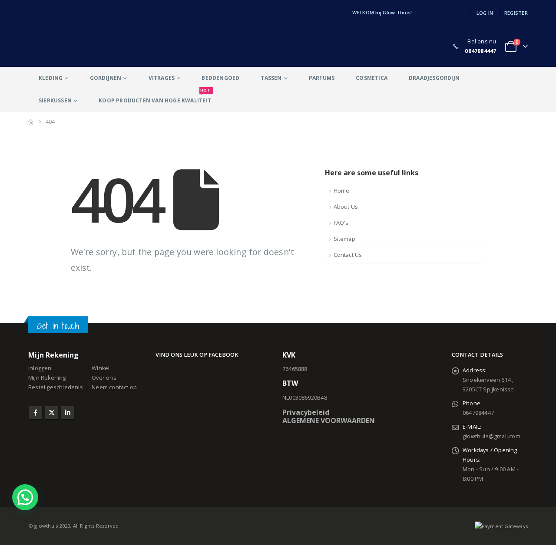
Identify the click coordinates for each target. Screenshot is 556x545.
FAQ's (341, 223)
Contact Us (348, 255)
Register (516, 13)
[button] (25, 497)
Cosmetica (371, 78)
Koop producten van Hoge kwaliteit (155, 96)
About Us (346, 206)
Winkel (100, 368)
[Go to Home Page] (30, 122)
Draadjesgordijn (434, 78)
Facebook (35, 412)
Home (342, 190)
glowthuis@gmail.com (491, 436)
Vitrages (162, 78)
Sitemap (344, 239)
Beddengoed (220, 78)
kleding (51, 78)
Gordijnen (106, 78)
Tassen (271, 78)
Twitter (51, 412)
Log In (485, 13)
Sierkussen (55, 100)
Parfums (321, 78)
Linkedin (67, 412)
